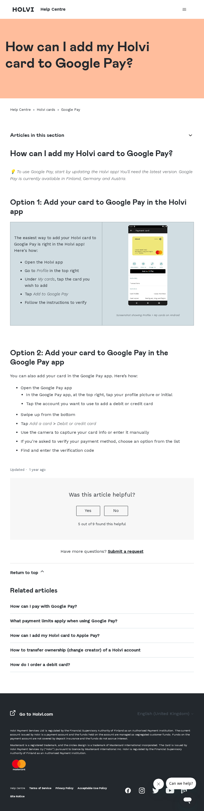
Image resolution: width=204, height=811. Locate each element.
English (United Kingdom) (164, 713)
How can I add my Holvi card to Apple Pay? (55, 635)
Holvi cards (46, 110)
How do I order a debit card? (40, 664)
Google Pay (70, 110)
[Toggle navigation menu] (184, 9)
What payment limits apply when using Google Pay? (63, 620)
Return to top (25, 572)
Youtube (170, 790)
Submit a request (125, 551)
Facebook (128, 790)
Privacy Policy (64, 788)
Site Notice (17, 796)
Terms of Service (40, 788)
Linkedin (184, 790)
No (116, 510)
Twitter (156, 790)
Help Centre (20, 110)
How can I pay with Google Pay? (43, 606)
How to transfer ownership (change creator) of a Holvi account (75, 649)
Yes (88, 510)
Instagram (142, 790)
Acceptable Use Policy (92, 788)
